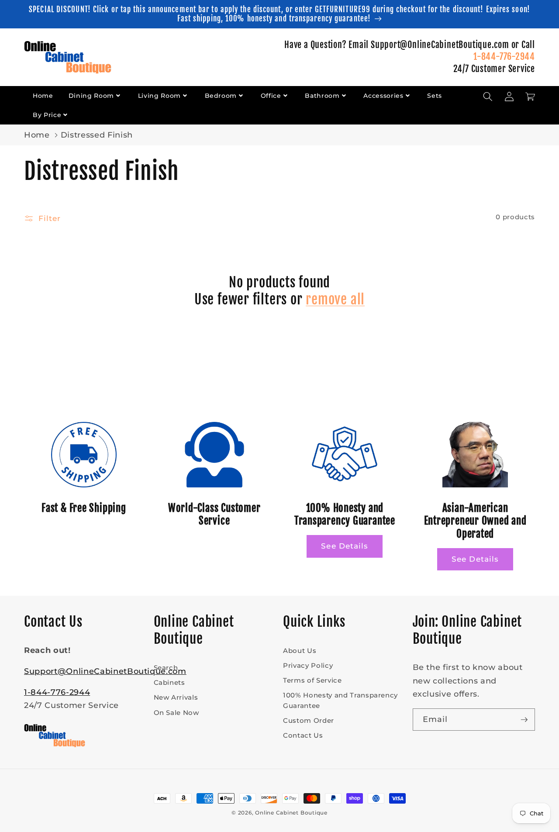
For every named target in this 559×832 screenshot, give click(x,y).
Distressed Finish (97, 134)
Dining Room (91, 96)
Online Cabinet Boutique (291, 812)
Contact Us (303, 735)
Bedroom (221, 96)
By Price (47, 115)
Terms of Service (312, 680)
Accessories (383, 96)
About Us (299, 650)
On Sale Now (176, 712)
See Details (344, 546)
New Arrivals (176, 697)
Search (166, 667)
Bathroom (322, 96)
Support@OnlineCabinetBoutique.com (105, 671)
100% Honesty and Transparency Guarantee (340, 700)
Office (271, 96)
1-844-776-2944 (504, 56)
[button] (487, 96)
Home (43, 96)
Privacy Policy (308, 665)
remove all (335, 299)
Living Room (159, 96)
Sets (434, 96)
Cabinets (169, 682)
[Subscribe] (524, 719)
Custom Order (308, 720)
